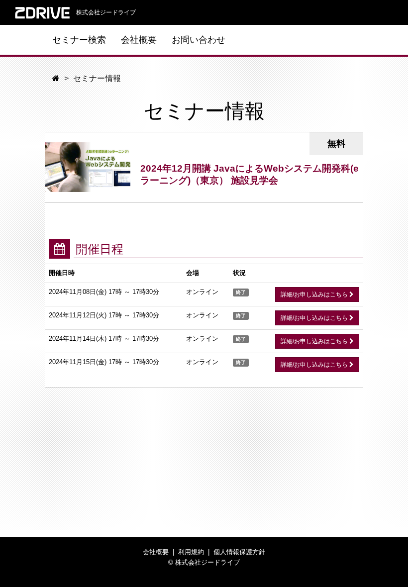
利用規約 (191, 552)
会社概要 (139, 40)
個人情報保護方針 (239, 552)
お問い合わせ (198, 40)
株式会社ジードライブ (105, 12)
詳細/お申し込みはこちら (315, 294)
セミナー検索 (79, 40)
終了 (241, 292)
